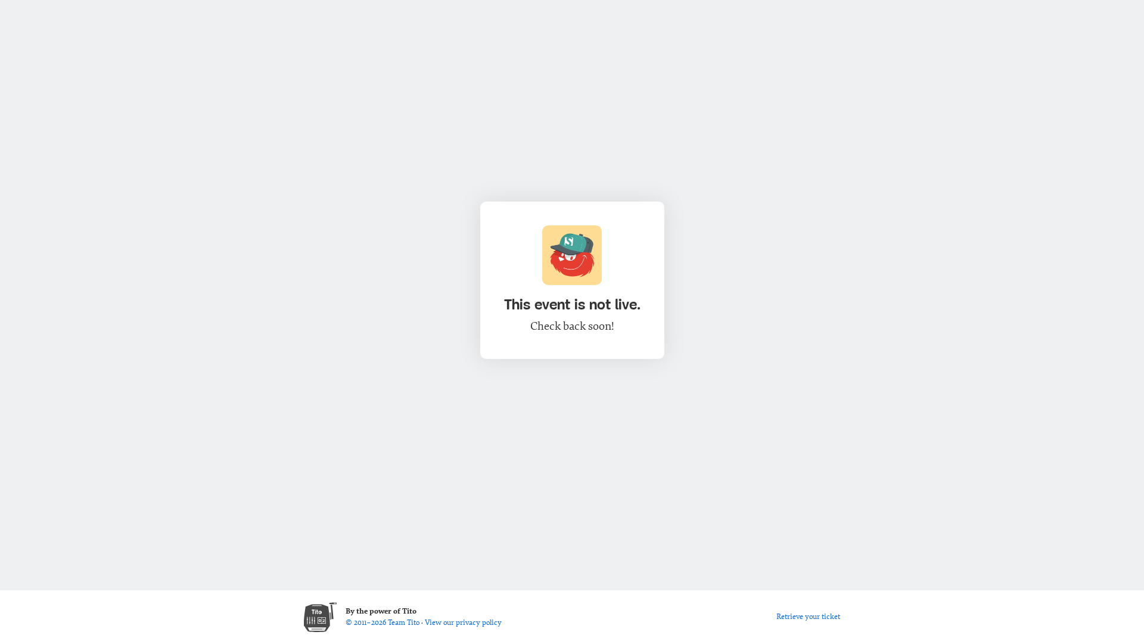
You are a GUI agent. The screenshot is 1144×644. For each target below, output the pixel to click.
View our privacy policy (463, 622)
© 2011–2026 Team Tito (383, 622)
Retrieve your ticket (808, 616)
